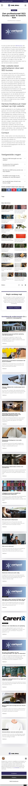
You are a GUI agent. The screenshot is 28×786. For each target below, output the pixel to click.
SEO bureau (19, 45)
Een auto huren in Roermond (10, 519)
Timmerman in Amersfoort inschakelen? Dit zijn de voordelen (13, 361)
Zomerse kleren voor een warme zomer (12, 732)
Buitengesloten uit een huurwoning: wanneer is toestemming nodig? (20, 279)
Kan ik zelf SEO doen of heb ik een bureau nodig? (14, 182)
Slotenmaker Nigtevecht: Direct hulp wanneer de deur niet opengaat (20, 240)
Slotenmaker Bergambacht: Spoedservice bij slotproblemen (21, 259)
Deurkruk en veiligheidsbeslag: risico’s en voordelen (7, 279)
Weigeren (14, 777)
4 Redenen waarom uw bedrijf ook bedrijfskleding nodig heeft (11, 494)
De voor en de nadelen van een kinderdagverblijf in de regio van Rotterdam (13, 653)
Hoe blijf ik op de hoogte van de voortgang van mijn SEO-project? (14, 176)
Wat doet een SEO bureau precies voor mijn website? (14, 170)
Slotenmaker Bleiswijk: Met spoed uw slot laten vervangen (7, 231)
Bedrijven (14, 10)
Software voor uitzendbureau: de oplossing (13, 625)
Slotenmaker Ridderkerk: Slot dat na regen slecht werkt (6, 269)
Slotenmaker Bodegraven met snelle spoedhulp (12, 441)
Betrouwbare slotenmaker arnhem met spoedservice (12, 467)
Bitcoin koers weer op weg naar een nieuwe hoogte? (13, 706)
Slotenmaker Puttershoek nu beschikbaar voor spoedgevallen (7, 259)
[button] (26, 758)
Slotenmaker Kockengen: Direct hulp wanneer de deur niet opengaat (20, 211)
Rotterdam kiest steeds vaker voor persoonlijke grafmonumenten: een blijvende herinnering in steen (11, 414)
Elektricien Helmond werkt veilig (10, 572)
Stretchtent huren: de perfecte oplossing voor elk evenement (13, 334)
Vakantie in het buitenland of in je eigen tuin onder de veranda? (14, 679)
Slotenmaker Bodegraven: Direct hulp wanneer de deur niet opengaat (20, 221)
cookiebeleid (16, 767)
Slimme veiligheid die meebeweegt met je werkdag (13, 387)
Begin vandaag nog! (14, 294)
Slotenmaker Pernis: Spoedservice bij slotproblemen (5, 250)
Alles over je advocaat (8, 546)
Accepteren (14, 773)
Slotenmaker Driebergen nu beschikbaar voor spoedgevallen (7, 221)
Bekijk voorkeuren (14, 781)
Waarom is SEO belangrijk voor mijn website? (14, 159)
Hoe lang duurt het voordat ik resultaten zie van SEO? (14, 165)
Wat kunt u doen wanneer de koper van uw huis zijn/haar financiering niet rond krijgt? (13, 600)
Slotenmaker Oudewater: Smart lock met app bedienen (20, 269)
